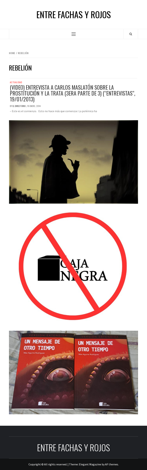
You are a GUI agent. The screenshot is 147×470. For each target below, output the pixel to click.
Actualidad (16, 82)
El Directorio (19, 106)
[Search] (130, 34)
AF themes (111, 464)
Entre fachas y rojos (73, 14)
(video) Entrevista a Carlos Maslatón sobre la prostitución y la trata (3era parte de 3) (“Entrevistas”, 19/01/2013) (72, 93)
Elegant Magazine (90, 464)
